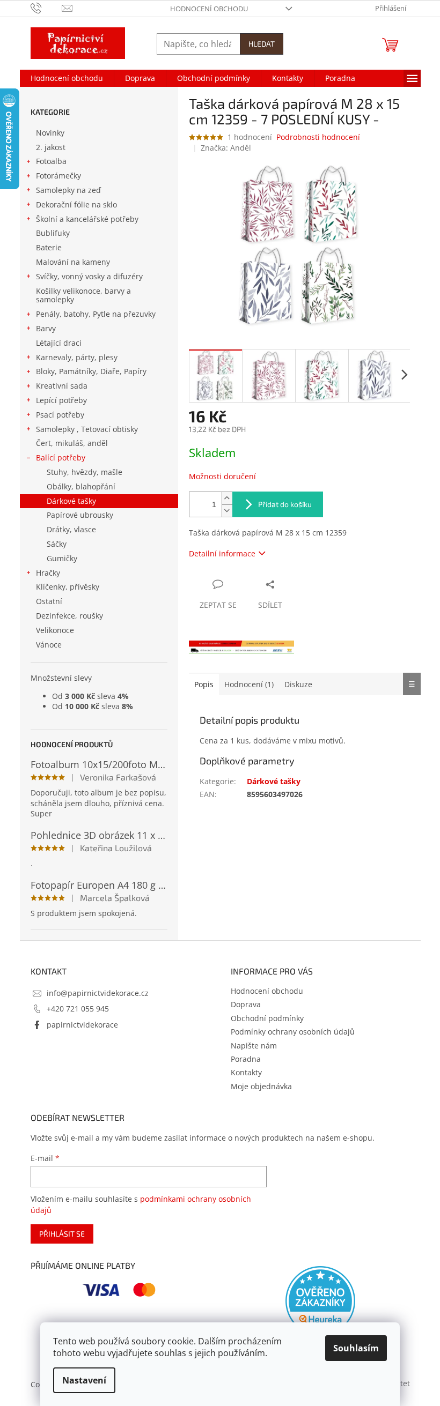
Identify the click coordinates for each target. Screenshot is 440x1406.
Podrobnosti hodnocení (318, 137)
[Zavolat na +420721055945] (46, 7)
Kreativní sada (61, 386)
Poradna (246, 1059)
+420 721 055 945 (78, 1008)
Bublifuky (53, 233)
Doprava (246, 1004)
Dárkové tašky (71, 501)
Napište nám (254, 1045)
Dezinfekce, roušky (69, 616)
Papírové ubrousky (80, 515)
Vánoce (49, 644)
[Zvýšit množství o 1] (227, 498)
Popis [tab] (204, 684)
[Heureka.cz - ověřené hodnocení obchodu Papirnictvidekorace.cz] (320, 1301)
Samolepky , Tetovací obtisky (87, 429)
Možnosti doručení (222, 476)
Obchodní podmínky (267, 1018)
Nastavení (84, 1380)
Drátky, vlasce (71, 529)
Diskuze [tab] (298, 684)
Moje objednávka (261, 1086)
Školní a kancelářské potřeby (87, 219)
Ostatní (49, 601)
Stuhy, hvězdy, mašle (84, 472)
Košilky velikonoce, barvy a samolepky (83, 295)
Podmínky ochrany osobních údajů (293, 1031)
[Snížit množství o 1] (227, 510)
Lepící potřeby (61, 400)
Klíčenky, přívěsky (67, 587)
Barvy (46, 328)
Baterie (49, 247)
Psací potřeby (60, 415)
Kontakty (246, 1072)
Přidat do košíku (285, 504)
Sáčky (57, 544)
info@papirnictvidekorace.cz (98, 993)
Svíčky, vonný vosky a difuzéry (89, 276)
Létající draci (59, 343)
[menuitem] (67, 78)
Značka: (226, 148)
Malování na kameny (73, 262)
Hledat (261, 43)
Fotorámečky (58, 175)
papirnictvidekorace (82, 1025)
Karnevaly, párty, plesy (77, 357)
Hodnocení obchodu (209, 8)
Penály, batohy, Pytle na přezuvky (96, 314)
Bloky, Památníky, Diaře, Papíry (91, 371)
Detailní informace (222, 553)
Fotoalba (51, 161)
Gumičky (62, 558)
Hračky (48, 573)
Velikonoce (55, 630)
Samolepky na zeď (68, 190)
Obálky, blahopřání (81, 486)
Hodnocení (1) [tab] (249, 684)
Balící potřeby (60, 457)
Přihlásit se (62, 1233)
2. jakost (50, 147)
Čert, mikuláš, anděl (72, 443)
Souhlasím (356, 1348)
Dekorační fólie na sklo (76, 204)
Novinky (50, 133)
